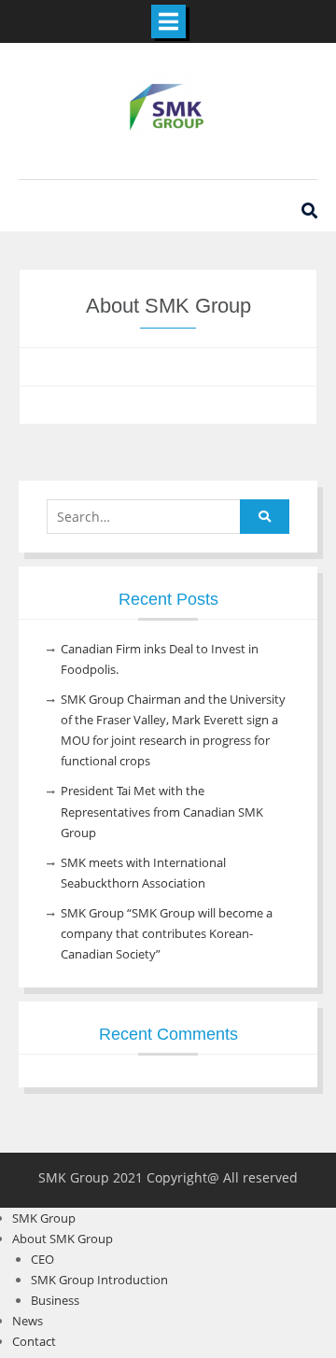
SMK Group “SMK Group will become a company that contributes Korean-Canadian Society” (167, 933)
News (27, 1320)
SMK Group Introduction (99, 1279)
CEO (42, 1259)
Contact (34, 1341)
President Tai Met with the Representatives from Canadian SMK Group (162, 811)
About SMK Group (62, 1238)
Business (55, 1300)
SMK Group (44, 1218)
